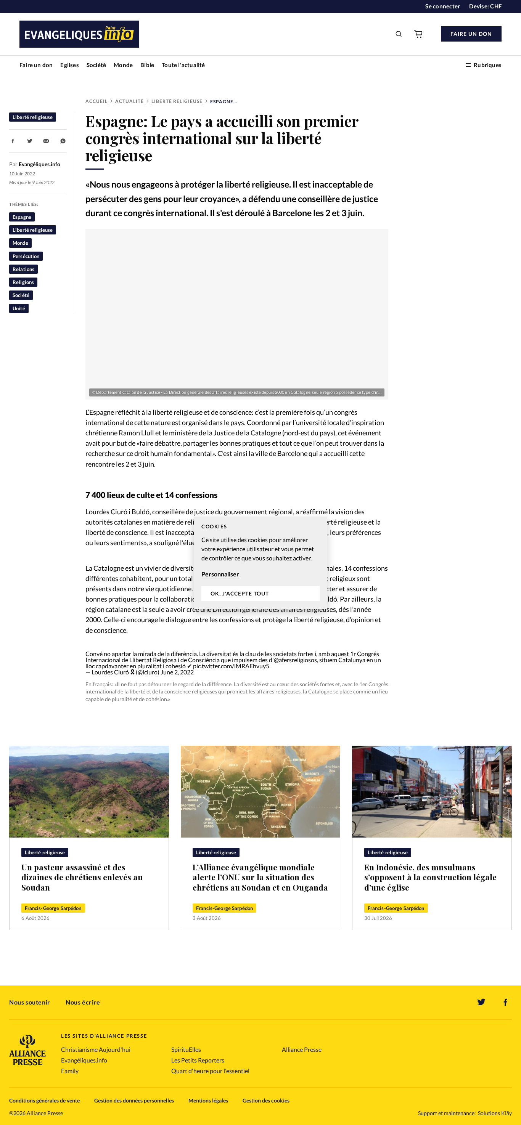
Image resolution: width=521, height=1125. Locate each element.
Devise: (485, 6)
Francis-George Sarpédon (53, 908)
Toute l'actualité (183, 64)
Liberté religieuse (177, 101)
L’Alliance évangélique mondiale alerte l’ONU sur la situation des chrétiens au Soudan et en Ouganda (260, 877)
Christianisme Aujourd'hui (95, 1049)
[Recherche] (399, 34)
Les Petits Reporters (197, 1060)
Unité (19, 308)
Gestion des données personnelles (134, 1100)
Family (70, 1070)
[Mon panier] (418, 34)
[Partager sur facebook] (13, 141)
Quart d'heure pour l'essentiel (210, 1070)
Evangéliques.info (84, 1060)
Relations (23, 269)
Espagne (22, 217)
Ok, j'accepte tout (240, 593)
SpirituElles (186, 1049)
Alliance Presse (302, 1049)
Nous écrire (83, 1002)
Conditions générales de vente (44, 1100)
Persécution (26, 256)
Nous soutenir (29, 1002)
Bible (147, 64)
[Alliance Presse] (27, 1066)
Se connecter (442, 6)
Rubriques (488, 64)
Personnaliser (220, 574)
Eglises (69, 64)
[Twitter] (481, 1002)
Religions (23, 282)
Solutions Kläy (495, 1113)
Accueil (96, 101)
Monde (123, 64)
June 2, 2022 (177, 672)
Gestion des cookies (266, 1100)
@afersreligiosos (295, 659)
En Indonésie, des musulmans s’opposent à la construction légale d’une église (430, 877)
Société (96, 64)
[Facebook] (506, 1002)
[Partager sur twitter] (30, 141)
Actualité (129, 101)
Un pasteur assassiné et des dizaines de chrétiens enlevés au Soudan (82, 877)
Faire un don (36, 64)
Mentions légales (208, 1100)
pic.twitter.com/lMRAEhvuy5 (231, 665)
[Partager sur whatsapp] (63, 141)
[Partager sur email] (46, 141)
